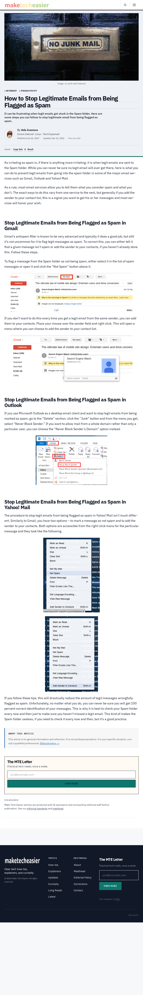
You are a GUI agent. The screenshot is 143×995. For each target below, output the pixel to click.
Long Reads (55, 890)
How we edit (74, 138)
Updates (53, 877)
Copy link (18, 149)
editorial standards (37, 808)
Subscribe (71, 783)
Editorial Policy (82, 877)
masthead (57, 808)
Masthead (79, 871)
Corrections (80, 884)
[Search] (125, 5)
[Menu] (134, 5)
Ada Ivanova (29, 130)
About (77, 865)
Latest (51, 896)
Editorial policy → (49, 743)
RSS (118, 899)
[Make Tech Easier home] (27, 5)
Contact (78, 890)
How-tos (53, 865)
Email (30, 149)
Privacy (134, 915)
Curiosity (53, 884)
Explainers (54, 871)
